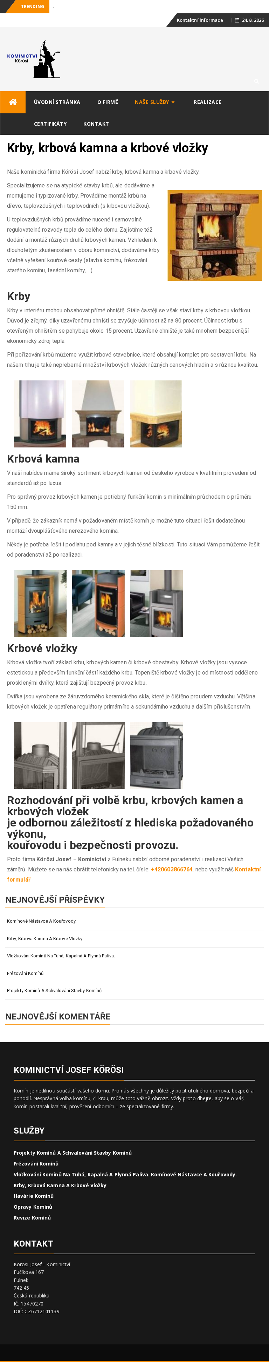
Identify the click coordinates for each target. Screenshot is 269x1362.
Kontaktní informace (200, 20)
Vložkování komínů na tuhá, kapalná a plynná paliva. (61, 955)
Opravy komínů (33, 1206)
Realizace (208, 102)
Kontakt (96, 123)
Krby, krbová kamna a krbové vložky (44, 938)
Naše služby (152, 102)
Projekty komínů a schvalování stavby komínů (54, 990)
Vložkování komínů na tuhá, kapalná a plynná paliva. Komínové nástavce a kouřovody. (125, 1174)
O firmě (107, 102)
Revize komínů (32, 1217)
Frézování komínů (25, 973)
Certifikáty (50, 123)
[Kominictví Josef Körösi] (13, 102)
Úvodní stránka (57, 102)
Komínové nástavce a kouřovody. (41, 921)
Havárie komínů (34, 1195)
